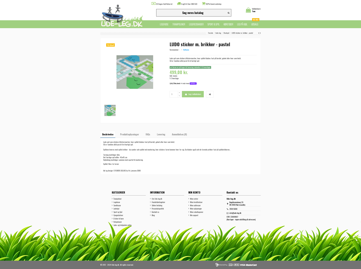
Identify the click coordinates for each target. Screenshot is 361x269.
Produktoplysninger (129, 134)
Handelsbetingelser (158, 202)
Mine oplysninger (196, 208)
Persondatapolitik (158, 208)
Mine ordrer (194, 198)
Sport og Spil (118, 212)
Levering (161, 134)
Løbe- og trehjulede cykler (123, 225)
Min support (194, 215)
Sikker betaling (157, 205)
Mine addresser (195, 205)
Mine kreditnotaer (196, 202)
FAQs (148, 134)
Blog (153, 215)
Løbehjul (116, 208)
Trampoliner (118, 198)
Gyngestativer (118, 215)
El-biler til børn (119, 218)
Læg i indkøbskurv (194, 94)
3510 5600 (233, 208)
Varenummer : (175, 49)
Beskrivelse (107, 134)
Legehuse (117, 202)
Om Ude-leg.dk (157, 198)
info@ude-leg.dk (235, 213)
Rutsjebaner (118, 222)
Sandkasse (117, 205)
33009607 (234, 216)
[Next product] (260, 33)
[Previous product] (259, 33)
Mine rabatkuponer (196, 212)
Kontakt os (155, 212)
